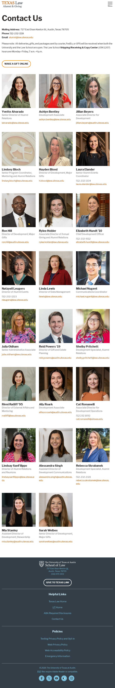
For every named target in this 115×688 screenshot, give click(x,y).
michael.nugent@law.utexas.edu (92, 296)
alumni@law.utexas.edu (21, 37)
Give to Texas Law (57, 582)
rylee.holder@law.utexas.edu (53, 242)
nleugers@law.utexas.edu (15, 300)
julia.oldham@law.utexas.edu (17, 354)
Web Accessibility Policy (57, 650)
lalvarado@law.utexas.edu (15, 123)
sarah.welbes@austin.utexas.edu (55, 541)
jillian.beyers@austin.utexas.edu (92, 123)
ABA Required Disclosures (57, 613)
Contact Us (57, 619)
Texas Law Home (57, 601)
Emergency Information (57, 656)
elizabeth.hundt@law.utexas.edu (92, 242)
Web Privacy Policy (57, 644)
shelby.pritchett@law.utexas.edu (92, 358)
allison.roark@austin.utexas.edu (55, 412)
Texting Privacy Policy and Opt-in (58, 638)
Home (57, 607)
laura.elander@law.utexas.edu (91, 184)
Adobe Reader (58, 672)
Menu (110, 6)
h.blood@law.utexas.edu (51, 180)
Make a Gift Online (16, 63)
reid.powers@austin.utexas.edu (55, 358)
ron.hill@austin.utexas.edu (15, 242)
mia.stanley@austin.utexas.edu (18, 541)
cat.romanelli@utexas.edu (89, 419)
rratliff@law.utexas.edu (14, 415)
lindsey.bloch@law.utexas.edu (17, 180)
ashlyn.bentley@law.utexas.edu (55, 119)
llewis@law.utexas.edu (50, 296)
